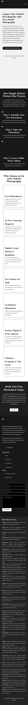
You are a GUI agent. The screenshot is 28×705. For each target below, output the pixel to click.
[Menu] (25, 4)
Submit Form (7, 509)
